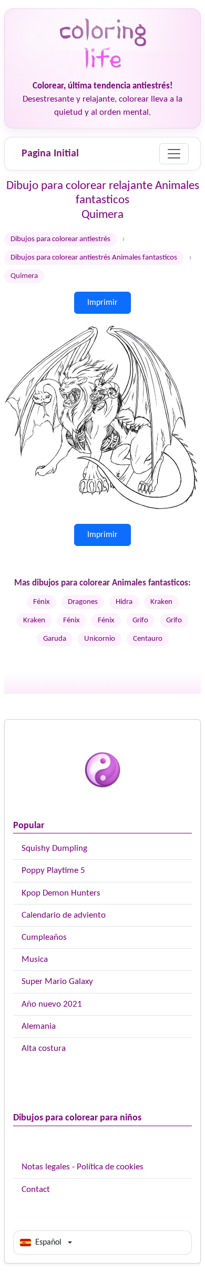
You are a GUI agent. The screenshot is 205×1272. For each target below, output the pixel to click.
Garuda (54, 639)
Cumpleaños (44, 937)
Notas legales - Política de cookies (83, 1166)
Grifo (140, 620)
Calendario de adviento (64, 915)
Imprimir (102, 303)
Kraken (161, 602)
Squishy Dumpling (54, 848)
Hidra (124, 602)
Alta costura (44, 1048)
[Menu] (174, 153)
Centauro (147, 639)
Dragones (83, 602)
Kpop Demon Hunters (61, 893)
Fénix (41, 602)
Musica (35, 959)
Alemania (39, 1026)
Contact (36, 1189)
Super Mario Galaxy (57, 981)
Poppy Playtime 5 (53, 870)
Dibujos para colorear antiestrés (60, 239)
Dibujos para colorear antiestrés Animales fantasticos (94, 258)
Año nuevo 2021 (52, 1004)
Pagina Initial (50, 153)
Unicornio (99, 639)
